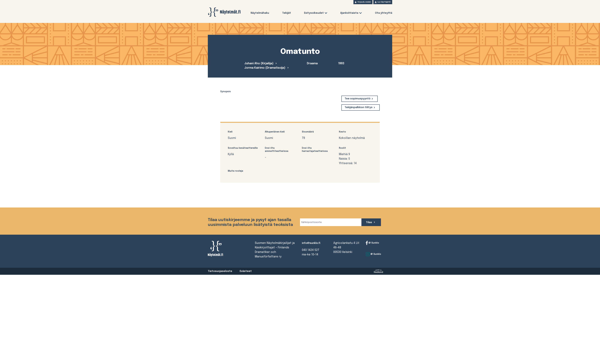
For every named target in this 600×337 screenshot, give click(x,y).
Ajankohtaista (349, 13)
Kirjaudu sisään (364, 2)
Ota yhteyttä (383, 13)
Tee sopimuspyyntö (357, 98)
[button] (326, 13)
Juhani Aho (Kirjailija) (259, 63)
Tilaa (369, 222)
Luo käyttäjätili (384, 2)
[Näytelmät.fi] (224, 12)
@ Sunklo (373, 243)
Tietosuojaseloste (220, 271)
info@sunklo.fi (311, 243)
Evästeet (246, 271)
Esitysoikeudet (314, 13)
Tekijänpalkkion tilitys (358, 107)
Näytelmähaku (260, 13)
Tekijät (286, 13)
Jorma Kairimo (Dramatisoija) (265, 67)
